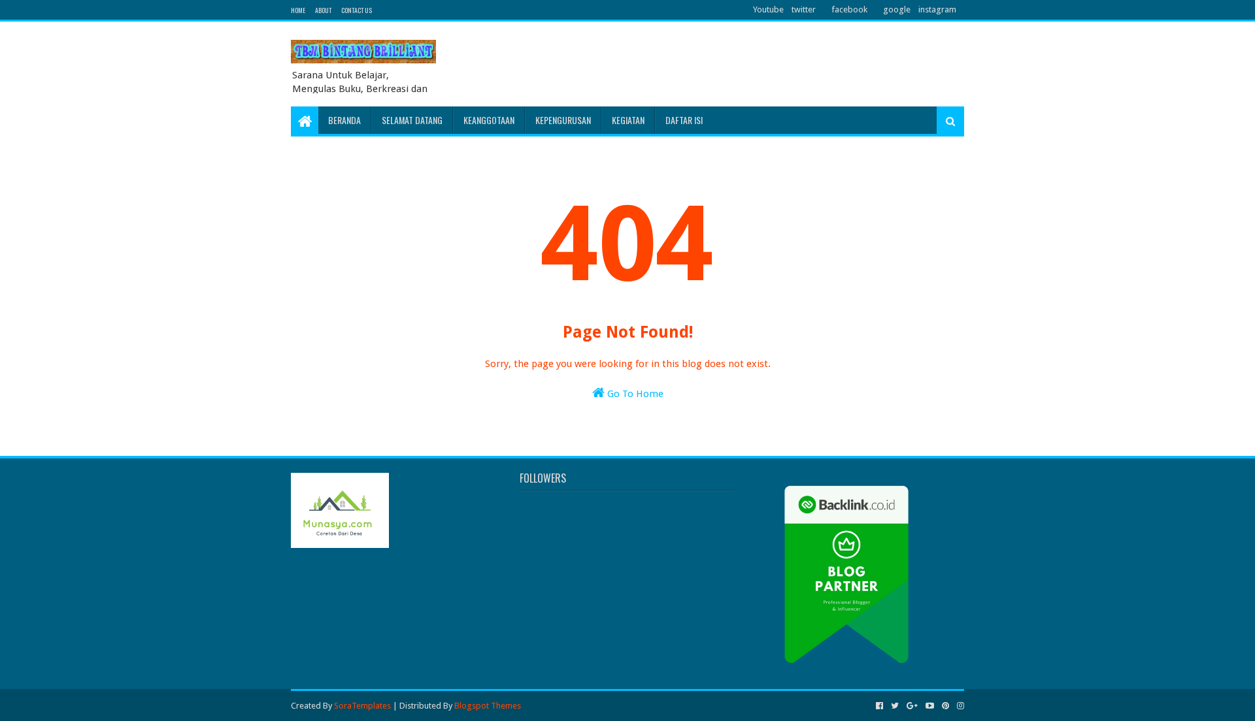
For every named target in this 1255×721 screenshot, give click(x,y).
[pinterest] (945, 706)
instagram (937, 9)
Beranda (344, 120)
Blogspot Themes (487, 706)
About (323, 10)
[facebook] (879, 706)
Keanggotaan (488, 120)
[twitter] (894, 706)
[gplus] (912, 706)
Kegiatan (628, 120)
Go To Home (634, 394)
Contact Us (356, 10)
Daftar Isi (684, 120)
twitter (804, 9)
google (897, 9)
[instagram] (959, 706)
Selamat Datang (412, 120)
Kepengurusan (563, 120)
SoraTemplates (362, 706)
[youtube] (930, 706)
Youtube (768, 9)
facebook (849, 9)
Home (298, 10)
